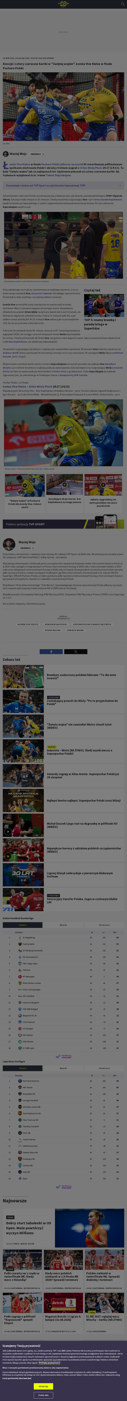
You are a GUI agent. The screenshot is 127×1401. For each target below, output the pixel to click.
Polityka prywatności (49, 1363)
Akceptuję (43, 1386)
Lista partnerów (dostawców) (16, 1378)
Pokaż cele (43, 1395)
